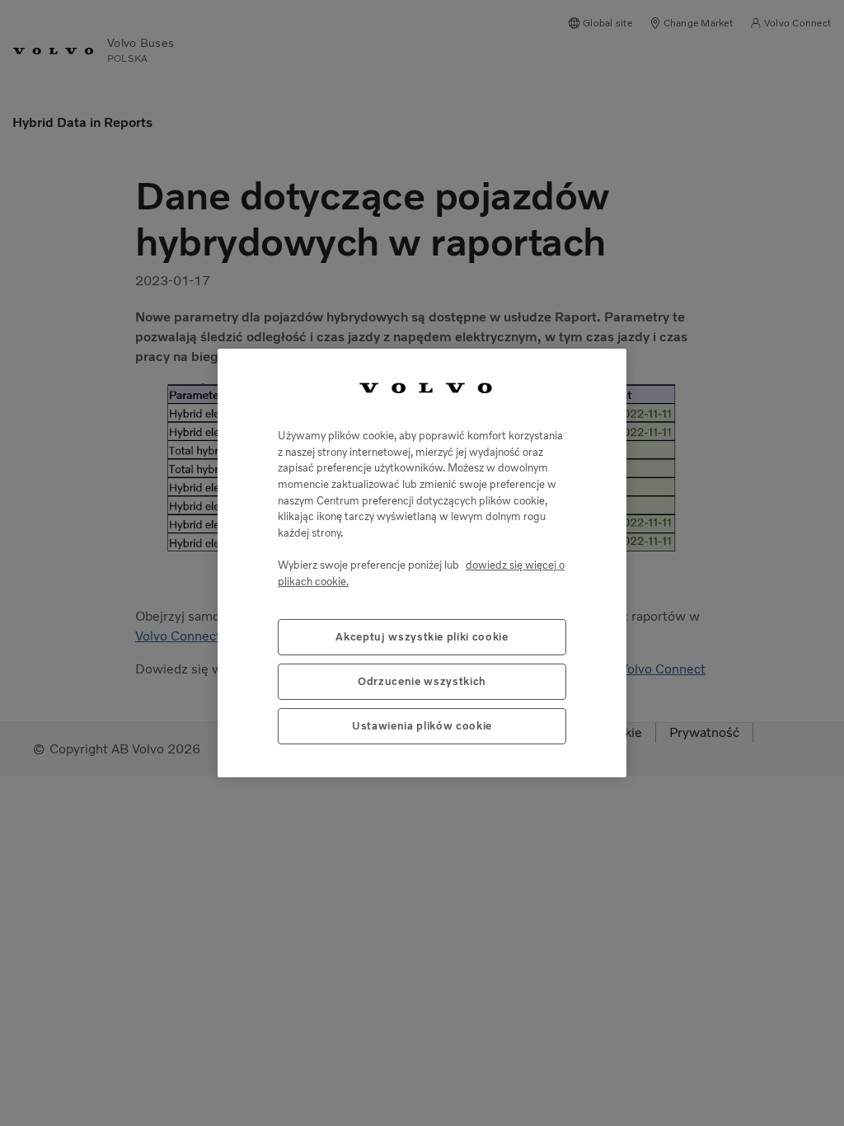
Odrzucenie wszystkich (422, 681)
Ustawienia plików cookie (422, 726)
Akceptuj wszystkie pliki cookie (421, 637)
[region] (422, 562)
